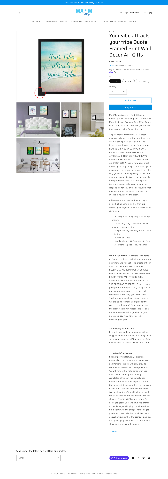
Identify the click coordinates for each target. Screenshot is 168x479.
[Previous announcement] (44, 2)
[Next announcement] (124, 2)
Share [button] (114, 431)
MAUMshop (61, 474)
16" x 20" (142, 81)
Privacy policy (85, 474)
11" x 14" (128, 81)
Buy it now (130, 107)
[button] (19, 12)
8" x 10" (115, 81)
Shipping (112, 65)
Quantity (112, 87)
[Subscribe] (58, 458)
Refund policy (72, 474)
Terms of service (98, 474)
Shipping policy (111, 474)
